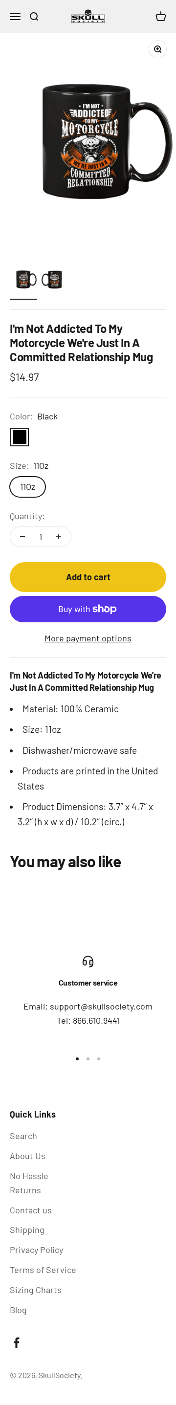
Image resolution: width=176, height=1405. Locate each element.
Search (23, 1135)
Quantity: (27, 515)
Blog (18, 1309)
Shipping (27, 1229)
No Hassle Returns (29, 1182)
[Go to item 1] (23, 281)
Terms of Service (43, 1269)
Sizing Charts (36, 1289)
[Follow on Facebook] (16, 1342)
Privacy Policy (36, 1249)
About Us (27, 1155)
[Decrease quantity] (22, 537)
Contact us (31, 1210)
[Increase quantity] (58, 537)
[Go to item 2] (54, 281)
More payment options (88, 638)
